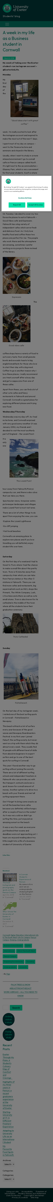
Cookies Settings (25, 198)
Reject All (17, 205)
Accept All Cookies (35, 205)
